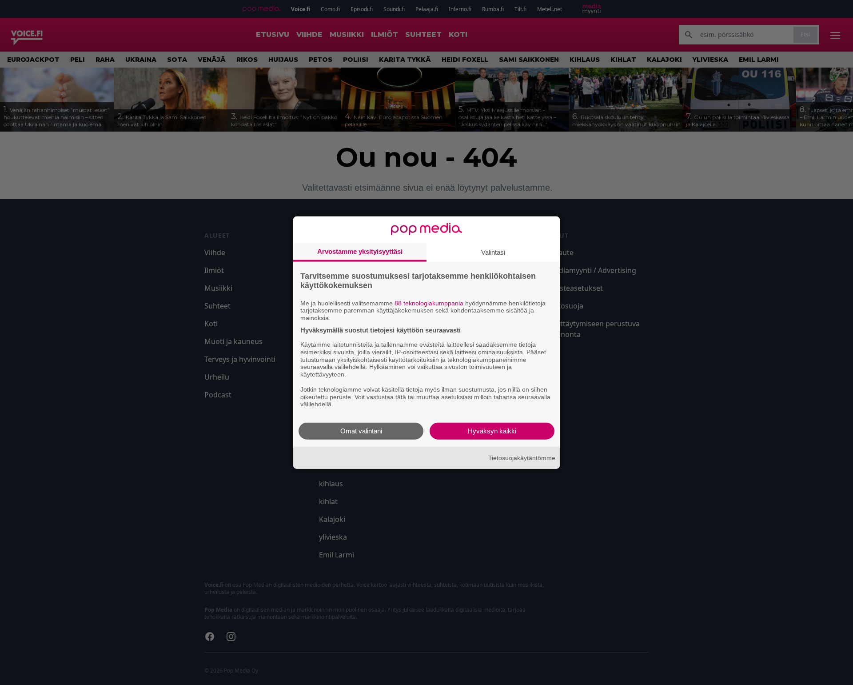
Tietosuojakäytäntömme (521, 457)
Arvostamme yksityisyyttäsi (360, 251)
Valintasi (493, 252)
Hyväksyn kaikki (492, 431)
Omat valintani (361, 431)
